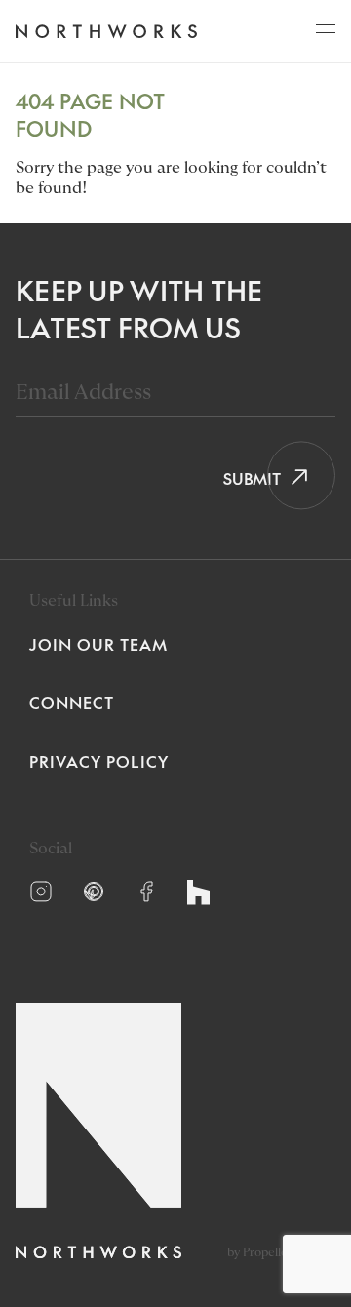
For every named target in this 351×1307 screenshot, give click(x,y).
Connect (71, 702)
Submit (245, 478)
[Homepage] (106, 31)
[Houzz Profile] (198, 892)
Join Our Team (98, 643)
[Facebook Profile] (146, 891)
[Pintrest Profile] (93, 891)
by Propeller (259, 1252)
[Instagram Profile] (41, 891)
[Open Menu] (325, 34)
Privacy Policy (99, 761)
